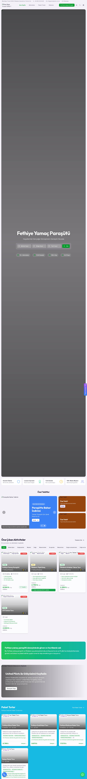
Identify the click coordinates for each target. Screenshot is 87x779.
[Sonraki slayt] (54, 512)
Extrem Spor (11, 547)
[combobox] (24, 246)
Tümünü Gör (78, 540)
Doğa (35, 547)
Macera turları (42, 547)
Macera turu (60, 547)
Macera (29, 547)
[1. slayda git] (42, 525)
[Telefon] (4, 774)
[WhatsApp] (82, 774)
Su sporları (52, 547)
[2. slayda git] (44, 525)
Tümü (3, 547)
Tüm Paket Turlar (77, 707)
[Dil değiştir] (83, 5)
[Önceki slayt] (3, 512)
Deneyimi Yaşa (11, 688)
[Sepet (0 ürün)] (76, 5)
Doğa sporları (20, 547)
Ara (67, 246)
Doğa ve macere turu (71, 547)
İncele (62, 506)
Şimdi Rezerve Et (37, 519)
